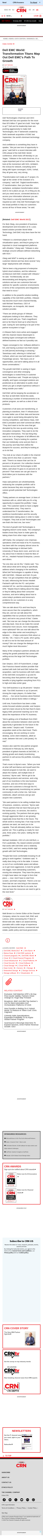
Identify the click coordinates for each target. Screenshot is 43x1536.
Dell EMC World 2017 (20, 219)
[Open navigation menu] (3, 16)
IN (10, 10)
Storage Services (28, 970)
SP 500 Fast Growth (30, 21)
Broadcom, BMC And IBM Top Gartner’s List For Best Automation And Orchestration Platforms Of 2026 (21, 1003)
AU (13, 10)
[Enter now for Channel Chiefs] (12, 1202)
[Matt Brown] (8, 907)
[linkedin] (10, 1499)
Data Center (8, 44)
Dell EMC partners (24, 953)
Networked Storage (11, 970)
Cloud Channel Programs (22, 958)
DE (30, 10)
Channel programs (11, 956)
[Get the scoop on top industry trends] (11, 1371)
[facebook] (4, 1499)
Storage (30, 968)
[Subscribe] (27, 1449)
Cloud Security (9, 963)
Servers (20, 968)
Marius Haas (9, 953)
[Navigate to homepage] (21, 12)
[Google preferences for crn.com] (10, 70)
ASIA (6, 10)
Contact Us (6, 1482)
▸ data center (19, 39)
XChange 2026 (17, 21)
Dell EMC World (28, 956)
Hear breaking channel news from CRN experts (20, 1378)
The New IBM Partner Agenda (12, 1333)
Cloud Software (25, 963)
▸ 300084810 (29, 39)
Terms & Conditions (8, 1508)
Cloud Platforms (29, 961)
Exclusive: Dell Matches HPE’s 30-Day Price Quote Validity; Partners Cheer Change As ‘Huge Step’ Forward (20, 996)
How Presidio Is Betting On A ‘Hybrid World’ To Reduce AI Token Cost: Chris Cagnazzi (20, 1010)
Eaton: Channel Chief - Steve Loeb (16, 1142)
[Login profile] (40, 16)
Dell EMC (20, 948)
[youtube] (21, 1499)
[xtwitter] (15, 1499)
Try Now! (33, 2)
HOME (5, 39)
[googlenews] (27, 1499)
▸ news (10, 39)
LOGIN (36, 16)
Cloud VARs (23, 965)
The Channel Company (11, 1492)
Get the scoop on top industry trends (17, 1361)
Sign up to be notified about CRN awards (19, 1169)
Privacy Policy (21, 1508)
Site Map (5, 1513)
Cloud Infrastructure (11, 961)
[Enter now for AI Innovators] (12, 1186)
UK (33, 10)
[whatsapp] (33, 1499)
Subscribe (7, 1444)
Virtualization (26, 973)
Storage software (10, 973)
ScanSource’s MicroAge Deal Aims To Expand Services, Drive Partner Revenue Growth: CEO (21, 1025)
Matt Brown (8, 65)
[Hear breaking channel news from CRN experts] (11, 1387)
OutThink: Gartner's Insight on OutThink (17, 1152)
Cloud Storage (9, 965)
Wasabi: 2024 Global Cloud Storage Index (18, 1155)
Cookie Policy (32, 1508)
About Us (5, 1477)
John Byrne (28, 951)
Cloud (6, 958)
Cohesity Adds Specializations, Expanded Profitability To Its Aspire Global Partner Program (18, 1017)
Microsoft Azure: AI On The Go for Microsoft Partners (20, 1138)
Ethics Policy (7, 1487)
